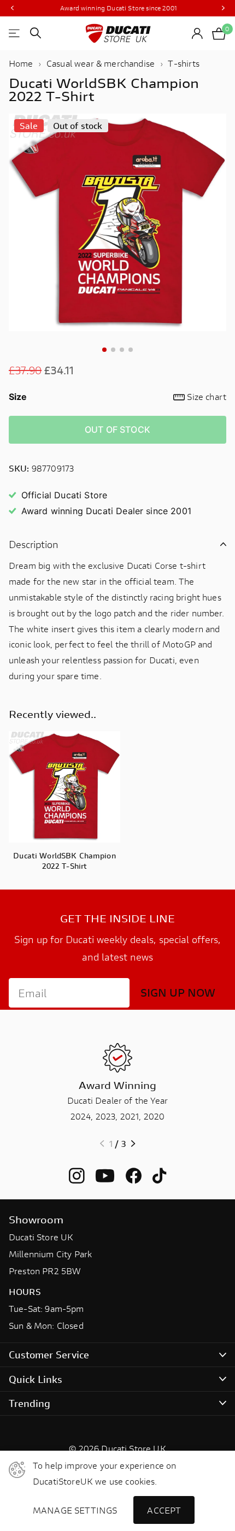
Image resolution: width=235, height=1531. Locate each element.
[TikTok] (159, 1176)
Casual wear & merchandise (100, 63)
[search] (35, 33)
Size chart (206, 396)
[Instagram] (77, 1176)
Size (117, 396)
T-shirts (183, 63)
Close (117, 1355)
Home (21, 63)
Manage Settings (75, 1510)
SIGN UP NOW (177, 992)
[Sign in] (197, 33)
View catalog (15, 33)
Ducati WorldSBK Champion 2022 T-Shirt (64, 861)
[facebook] (134, 1176)
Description (33, 544)
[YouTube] (105, 1175)
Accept (164, 1510)
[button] (12, 8)
